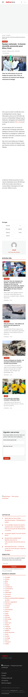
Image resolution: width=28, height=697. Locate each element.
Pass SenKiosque (5, 693)
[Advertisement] (14, 19)
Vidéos (7, 644)
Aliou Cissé (18, 122)
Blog (6, 581)
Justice (7, 611)
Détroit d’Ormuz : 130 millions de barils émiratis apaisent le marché (14, 325)
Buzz (6, 583)
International (8, 609)
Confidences (8, 587)
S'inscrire (14, 566)
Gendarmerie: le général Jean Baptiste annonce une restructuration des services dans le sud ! (15, 541)
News (6, 621)
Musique (7, 617)
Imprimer (8, 235)
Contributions (9, 588)
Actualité (5, 41)
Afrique (7, 579)
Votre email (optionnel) (9, 440)
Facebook (8, 225)
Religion (7, 630)
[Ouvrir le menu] (2, 2)
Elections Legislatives (11, 602)
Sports (5, 396)
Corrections (4, 680)
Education (8, 596)
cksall (12, 51)
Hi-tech (7, 607)
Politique (7, 626)
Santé (6, 634)
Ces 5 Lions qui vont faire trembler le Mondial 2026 (11, 399)
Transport (8, 642)
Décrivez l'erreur (8, 446)
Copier (20, 232)
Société (7, 636)
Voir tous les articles (14, 252)
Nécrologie (8, 619)
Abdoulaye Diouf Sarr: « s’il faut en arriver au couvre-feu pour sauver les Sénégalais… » (15, 548)
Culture (7, 590)
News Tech (8, 623)
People (7, 625)
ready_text (8, 628)
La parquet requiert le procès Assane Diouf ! (15, 534)
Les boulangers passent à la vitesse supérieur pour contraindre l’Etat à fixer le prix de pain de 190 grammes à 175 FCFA (15, 527)
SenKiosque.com (14, 690)
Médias (7, 615)
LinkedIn (20, 229)
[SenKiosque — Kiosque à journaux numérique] (14, 668)
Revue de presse (9, 632)
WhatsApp (8, 229)
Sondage (7, 638)
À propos (4, 673)
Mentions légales (6, 683)
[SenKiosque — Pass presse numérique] (14, 504)
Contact (3, 675)
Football (7, 606)
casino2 (7, 585)
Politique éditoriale (6, 678)
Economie (8, 594)
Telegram (8, 232)
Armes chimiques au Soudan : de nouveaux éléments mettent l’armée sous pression (14, 361)
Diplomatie (8, 592)
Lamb (6, 613)
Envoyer (7, 458)
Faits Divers (8, 604)
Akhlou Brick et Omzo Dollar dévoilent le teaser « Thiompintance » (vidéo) (15, 520)
